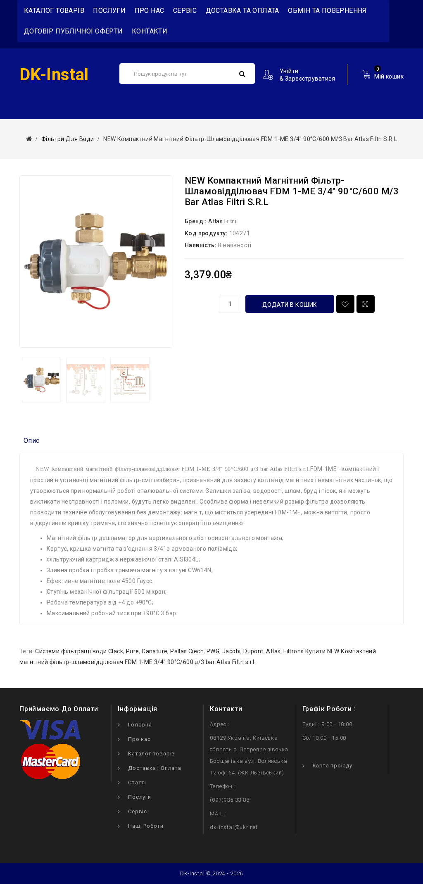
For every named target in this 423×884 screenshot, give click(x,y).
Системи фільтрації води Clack (79, 651)
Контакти (149, 31)
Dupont (253, 651)
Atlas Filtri (222, 221)
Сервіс (185, 10)
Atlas (273, 651)
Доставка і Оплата (154, 768)
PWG (213, 651)
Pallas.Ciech (187, 651)
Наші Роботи (146, 826)
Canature (154, 651)
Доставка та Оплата (242, 10)
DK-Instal (54, 74)
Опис (32, 440)
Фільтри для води (67, 139)
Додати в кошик (289, 304)
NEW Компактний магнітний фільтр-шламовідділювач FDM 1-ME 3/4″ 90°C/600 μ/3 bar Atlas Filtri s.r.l (250, 139)
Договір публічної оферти (73, 31)
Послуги (109, 10)
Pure (132, 651)
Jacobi (231, 651)
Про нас (149, 10)
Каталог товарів (151, 753)
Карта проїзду (332, 765)
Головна (140, 725)
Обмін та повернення (327, 10)
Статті (137, 782)
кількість (199, 302)
